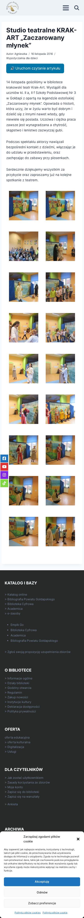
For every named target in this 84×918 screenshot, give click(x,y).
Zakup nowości (17, 697)
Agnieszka (20, 53)
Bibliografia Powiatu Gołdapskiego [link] (31, 599)
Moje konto (15, 787)
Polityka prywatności (21, 711)
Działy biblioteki (18, 683)
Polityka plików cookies (28, 912)
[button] (78, 839)
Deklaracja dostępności (23, 706)
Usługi (11, 751)
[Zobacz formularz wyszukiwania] (76, 7)
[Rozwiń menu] (66, 7)
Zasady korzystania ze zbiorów (28, 782)
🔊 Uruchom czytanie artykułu (35, 68)
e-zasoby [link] (13, 613)
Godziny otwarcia (19, 688)
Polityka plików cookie (55, 912)
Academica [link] (14, 608)
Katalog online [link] (17, 594)
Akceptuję (42, 881)
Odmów (42, 892)
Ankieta (12, 804)
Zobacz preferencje (42, 903)
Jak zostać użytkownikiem (25, 778)
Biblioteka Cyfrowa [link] (20, 604)
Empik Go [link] (17, 625)
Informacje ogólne (19, 678)
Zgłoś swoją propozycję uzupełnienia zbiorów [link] (39, 652)
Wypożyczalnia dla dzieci (22, 58)
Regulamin (14, 692)
